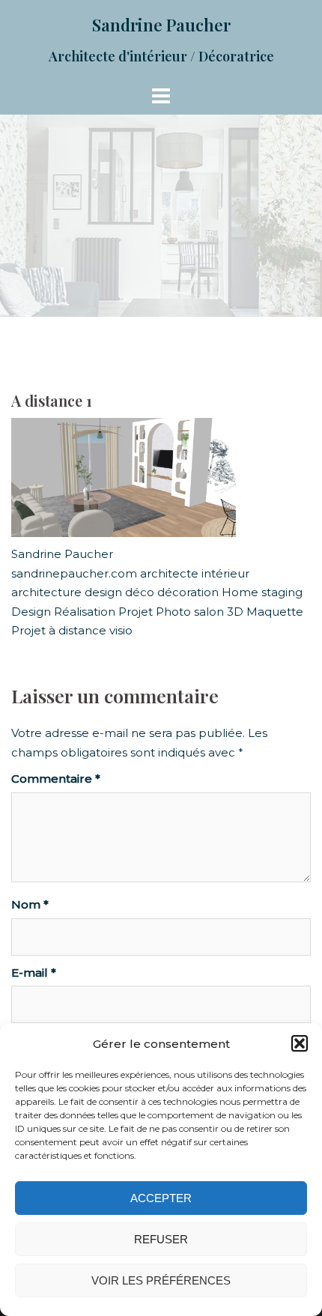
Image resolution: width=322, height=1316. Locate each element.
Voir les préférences (161, 1280)
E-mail (33, 972)
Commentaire (55, 778)
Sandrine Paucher (161, 24)
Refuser (161, 1239)
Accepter (161, 1198)
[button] (299, 1043)
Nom (30, 904)
